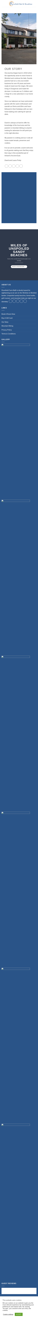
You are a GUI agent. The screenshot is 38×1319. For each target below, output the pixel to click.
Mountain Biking (7, 326)
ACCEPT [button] (18, 1314)
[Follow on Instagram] (10, 166)
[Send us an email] (17, 166)
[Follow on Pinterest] (25, 301)
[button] (3, 3)
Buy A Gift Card (7, 318)
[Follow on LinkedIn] (21, 166)
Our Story (5, 322)
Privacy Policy (7, 330)
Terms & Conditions (9, 334)
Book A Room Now (8, 314)
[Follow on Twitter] (13, 166)
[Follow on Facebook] (6, 166)
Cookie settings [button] (8, 1314)
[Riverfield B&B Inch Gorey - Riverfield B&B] (20, 3)
